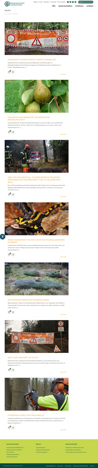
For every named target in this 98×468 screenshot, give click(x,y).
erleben (90, 5)
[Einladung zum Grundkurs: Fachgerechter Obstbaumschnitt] (37, 96)
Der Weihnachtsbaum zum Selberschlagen (28, 300)
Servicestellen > (10, 452)
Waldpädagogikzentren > (12, 454)
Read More (63, 74)
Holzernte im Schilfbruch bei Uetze (75, 447)
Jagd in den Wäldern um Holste (23, 357)
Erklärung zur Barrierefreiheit (80, 465)
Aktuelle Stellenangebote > (43, 450)
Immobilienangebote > (42, 452)
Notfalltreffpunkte (50, 465)
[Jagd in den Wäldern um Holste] (37, 336)
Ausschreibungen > (41, 447)
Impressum (60, 465)
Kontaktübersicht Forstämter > (14, 450)
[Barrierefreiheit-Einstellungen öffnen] (2, 236)
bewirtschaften (65, 5)
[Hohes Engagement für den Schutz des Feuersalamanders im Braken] (37, 218)
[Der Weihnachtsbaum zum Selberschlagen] (37, 278)
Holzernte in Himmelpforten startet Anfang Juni (32, 59)
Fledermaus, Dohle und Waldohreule (26, 415)
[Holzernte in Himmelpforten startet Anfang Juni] (37, 38)
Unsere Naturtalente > (12, 456)
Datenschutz (68, 465)
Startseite (84, 16)
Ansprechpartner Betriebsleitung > (15, 447)
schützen (79, 5)
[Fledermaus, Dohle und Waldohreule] (37, 394)
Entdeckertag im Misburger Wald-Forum (76, 452)
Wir (54, 5)
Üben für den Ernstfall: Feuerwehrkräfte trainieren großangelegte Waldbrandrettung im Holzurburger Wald (34, 179)
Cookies (92, 465)
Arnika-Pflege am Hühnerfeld (73, 450)
